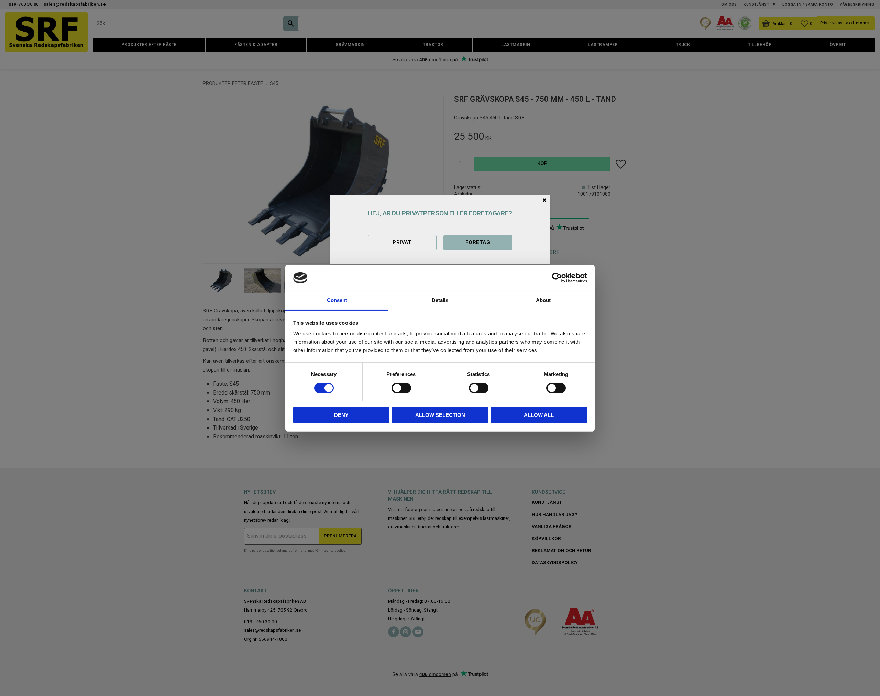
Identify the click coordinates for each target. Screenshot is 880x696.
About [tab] (543, 300)
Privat (402, 242)
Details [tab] (440, 300)
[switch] (401, 388)
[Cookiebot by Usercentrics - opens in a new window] (557, 278)
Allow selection (440, 415)
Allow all (539, 415)
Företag (477, 242)
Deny (341, 415)
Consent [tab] (337, 300)
